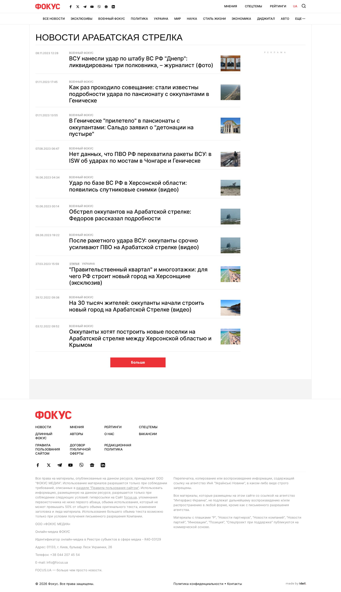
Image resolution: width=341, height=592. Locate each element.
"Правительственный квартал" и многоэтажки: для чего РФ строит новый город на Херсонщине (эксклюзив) (138, 276)
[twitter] (48, 465)
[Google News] (106, 6)
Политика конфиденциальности (198, 584)
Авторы (76, 434)
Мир (177, 19)
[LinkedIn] (113, 6)
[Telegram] (84, 6)
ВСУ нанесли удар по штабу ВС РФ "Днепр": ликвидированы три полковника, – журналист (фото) (141, 61)
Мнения (230, 6)
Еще (298, 19)
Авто (285, 19)
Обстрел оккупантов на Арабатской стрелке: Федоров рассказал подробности (130, 215)
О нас (109, 434)
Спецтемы (253, 6)
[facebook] (37, 465)
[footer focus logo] (53, 415)
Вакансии (148, 434)
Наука (192, 19)
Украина (161, 19)
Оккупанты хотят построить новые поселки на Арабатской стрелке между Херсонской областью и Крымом (140, 338)
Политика (139, 19)
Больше (138, 362)
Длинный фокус (43, 436)
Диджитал (266, 19)
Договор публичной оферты (80, 449)
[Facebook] (70, 6)
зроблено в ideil (296, 583)
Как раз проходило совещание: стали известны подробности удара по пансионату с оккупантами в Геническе (139, 94)
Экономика (241, 19)
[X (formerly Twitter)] (77, 6)
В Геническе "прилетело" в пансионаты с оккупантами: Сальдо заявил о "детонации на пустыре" (131, 127)
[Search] (303, 6)
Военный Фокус (111, 19)
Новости (43, 427)
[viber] (81, 465)
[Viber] (99, 6)
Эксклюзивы (81, 19)
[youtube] (70, 465)
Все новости (54, 19)
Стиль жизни (214, 19)
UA (295, 6)
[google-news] (92, 465)
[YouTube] (92, 6)
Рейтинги (278, 6)
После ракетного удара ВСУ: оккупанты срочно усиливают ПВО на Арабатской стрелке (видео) (134, 243)
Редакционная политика (117, 447)
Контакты (234, 584)
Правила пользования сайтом (47, 449)
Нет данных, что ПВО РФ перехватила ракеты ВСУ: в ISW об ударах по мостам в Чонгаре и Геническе (140, 157)
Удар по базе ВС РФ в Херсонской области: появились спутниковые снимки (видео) (128, 186)
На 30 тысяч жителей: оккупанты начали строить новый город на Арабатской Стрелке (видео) (136, 306)
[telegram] (59, 465)
